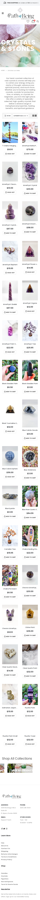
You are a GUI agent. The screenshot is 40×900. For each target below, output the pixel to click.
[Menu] (3, 13)
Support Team (6, 831)
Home (3, 70)
